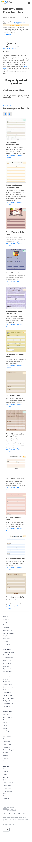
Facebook (5, 813)
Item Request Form (13, 395)
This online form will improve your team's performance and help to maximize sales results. (16, 361)
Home (4, 23)
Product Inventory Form (15, 479)
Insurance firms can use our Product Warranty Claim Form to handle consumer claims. (15, 239)
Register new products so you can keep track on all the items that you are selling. (15, 563)
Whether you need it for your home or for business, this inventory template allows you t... (16, 483)
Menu (29, 3)
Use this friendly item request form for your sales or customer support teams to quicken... (15, 400)
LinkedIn (14, 813)
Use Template (7, 34)
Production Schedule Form (16, 597)
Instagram (24, 813)
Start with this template (10, 106)
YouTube (19, 813)
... (9, 23)
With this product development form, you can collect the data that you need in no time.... (15, 524)
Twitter (9, 813)
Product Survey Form (14, 273)
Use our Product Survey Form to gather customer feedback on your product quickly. (15, 277)
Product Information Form (15, 558)
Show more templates (9, 48)
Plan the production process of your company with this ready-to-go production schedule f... (16, 602)
